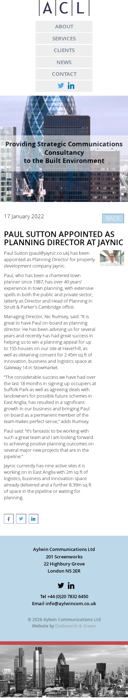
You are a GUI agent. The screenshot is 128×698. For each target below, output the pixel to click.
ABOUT (64, 26)
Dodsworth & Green (75, 626)
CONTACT (64, 73)
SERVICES (64, 38)
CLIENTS (64, 50)
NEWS (64, 62)
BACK (113, 218)
